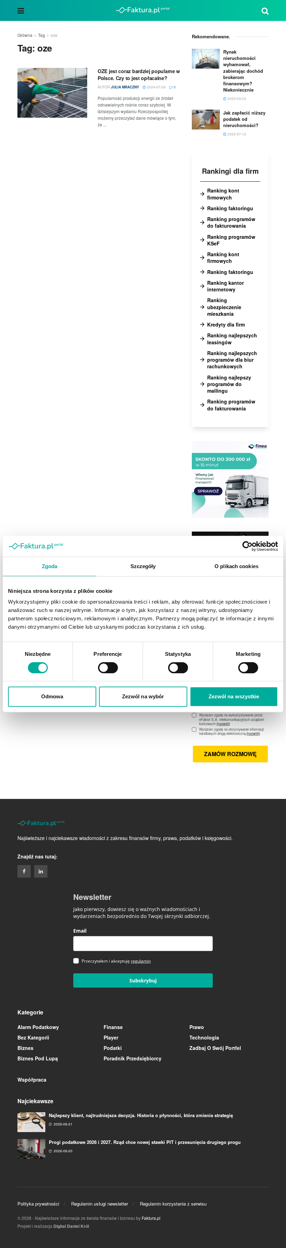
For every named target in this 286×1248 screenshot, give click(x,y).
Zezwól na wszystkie (234, 696)
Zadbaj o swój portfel (215, 1047)
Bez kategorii (33, 1037)
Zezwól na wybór (143, 696)
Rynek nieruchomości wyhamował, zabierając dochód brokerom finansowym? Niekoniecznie (243, 70)
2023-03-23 (236, 98)
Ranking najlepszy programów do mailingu (229, 384)
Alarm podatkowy (38, 1026)
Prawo (196, 1026)
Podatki (113, 1047)
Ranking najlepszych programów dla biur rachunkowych (232, 360)
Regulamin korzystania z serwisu (173, 1203)
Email (79, 930)
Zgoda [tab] (50, 566)
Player (111, 1037)
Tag (41, 35)
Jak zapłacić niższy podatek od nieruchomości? (244, 118)
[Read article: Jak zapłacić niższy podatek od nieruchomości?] (206, 119)
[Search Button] (265, 10)
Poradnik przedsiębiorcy (132, 1058)
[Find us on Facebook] (24, 871)
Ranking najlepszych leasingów (232, 338)
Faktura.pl (151, 1218)
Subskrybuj (143, 980)
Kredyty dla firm (226, 324)
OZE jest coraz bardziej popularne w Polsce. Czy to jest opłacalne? (139, 74)
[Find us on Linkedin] (40, 871)
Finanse (113, 1026)
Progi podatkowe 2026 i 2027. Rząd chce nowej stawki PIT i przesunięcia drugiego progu (145, 1142)
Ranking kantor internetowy (225, 286)
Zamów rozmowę (230, 754)
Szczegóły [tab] (143, 566)
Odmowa (52, 696)
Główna (24, 35)
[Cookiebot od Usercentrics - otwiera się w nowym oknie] (247, 546)
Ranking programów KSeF (231, 240)
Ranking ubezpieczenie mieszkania (224, 307)
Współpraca (31, 1079)
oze (54, 35)
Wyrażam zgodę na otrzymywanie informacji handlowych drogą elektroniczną (234, 731)
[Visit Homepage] (143, 10)
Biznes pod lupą (37, 1058)
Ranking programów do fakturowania (231, 222)
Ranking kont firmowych (223, 194)
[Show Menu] (20, 10)
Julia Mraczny (125, 87)
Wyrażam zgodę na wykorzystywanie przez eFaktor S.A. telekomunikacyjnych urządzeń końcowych (231, 719)
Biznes (25, 1047)
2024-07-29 (156, 87)
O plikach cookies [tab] (236, 566)
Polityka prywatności (38, 1203)
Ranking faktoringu (230, 208)
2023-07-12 (236, 134)
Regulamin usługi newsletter (99, 1203)
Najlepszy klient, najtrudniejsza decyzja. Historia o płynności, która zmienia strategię (141, 1115)
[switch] (108, 667)
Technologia (204, 1037)
